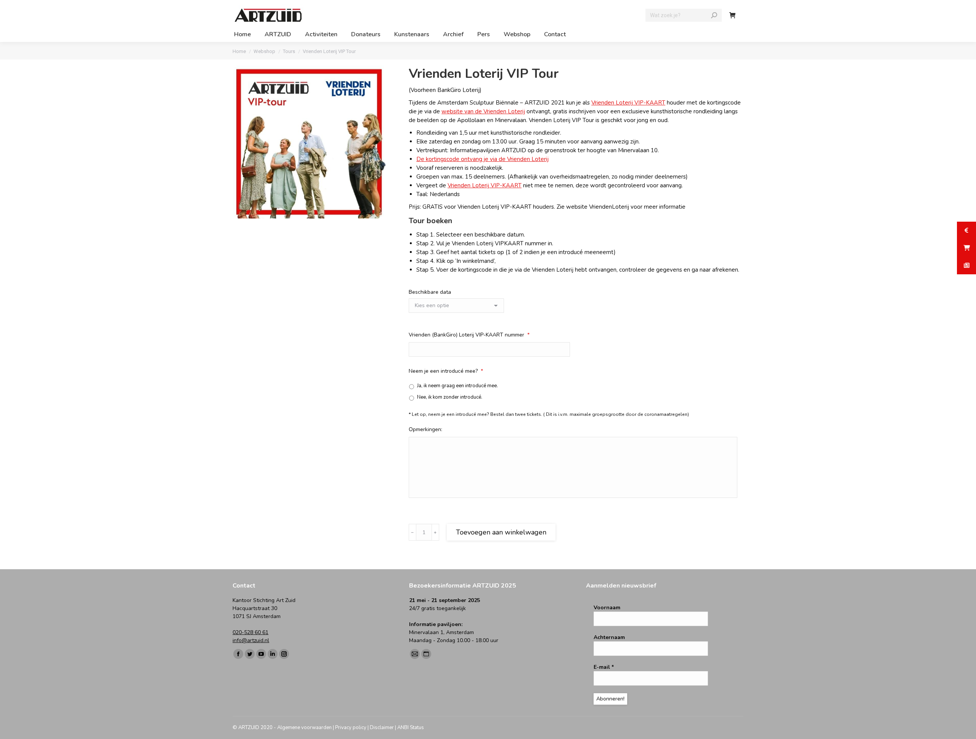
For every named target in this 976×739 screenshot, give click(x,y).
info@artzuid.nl (251, 640)
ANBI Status (410, 727)
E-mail (604, 667)
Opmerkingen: (425, 429)
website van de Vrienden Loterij (483, 111)
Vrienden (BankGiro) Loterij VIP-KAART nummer (469, 334)
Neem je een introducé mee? (446, 371)
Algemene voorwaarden (304, 727)
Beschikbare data (430, 292)
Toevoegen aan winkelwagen (501, 532)
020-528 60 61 (250, 632)
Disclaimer (382, 727)
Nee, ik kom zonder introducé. (449, 397)
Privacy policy (350, 727)
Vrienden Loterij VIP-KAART (628, 102)
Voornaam (607, 607)
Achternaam (609, 637)
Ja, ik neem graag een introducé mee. (457, 385)
